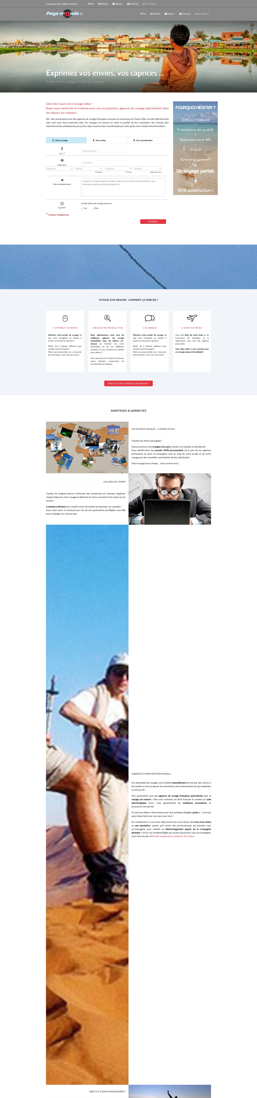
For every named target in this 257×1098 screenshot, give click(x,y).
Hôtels (104, 3)
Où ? (62, 153)
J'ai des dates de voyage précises (96, 203)
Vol (92, 3)
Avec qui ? (62, 165)
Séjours (119, 3)
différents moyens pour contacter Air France (171, 836)
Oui (85, 208)
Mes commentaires (62, 184)
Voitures (134, 3)
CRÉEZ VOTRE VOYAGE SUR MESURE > (128, 383)
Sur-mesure (151, 3)
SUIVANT (153, 221)
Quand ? (62, 207)
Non (97, 208)
